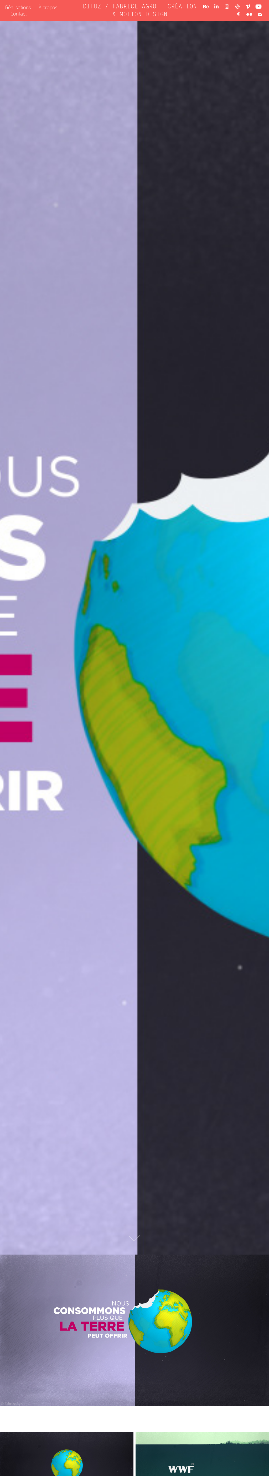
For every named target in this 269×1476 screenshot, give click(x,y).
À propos (48, 7)
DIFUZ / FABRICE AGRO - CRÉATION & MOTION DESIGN (141, 10)
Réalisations (18, 7)
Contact (19, 14)
